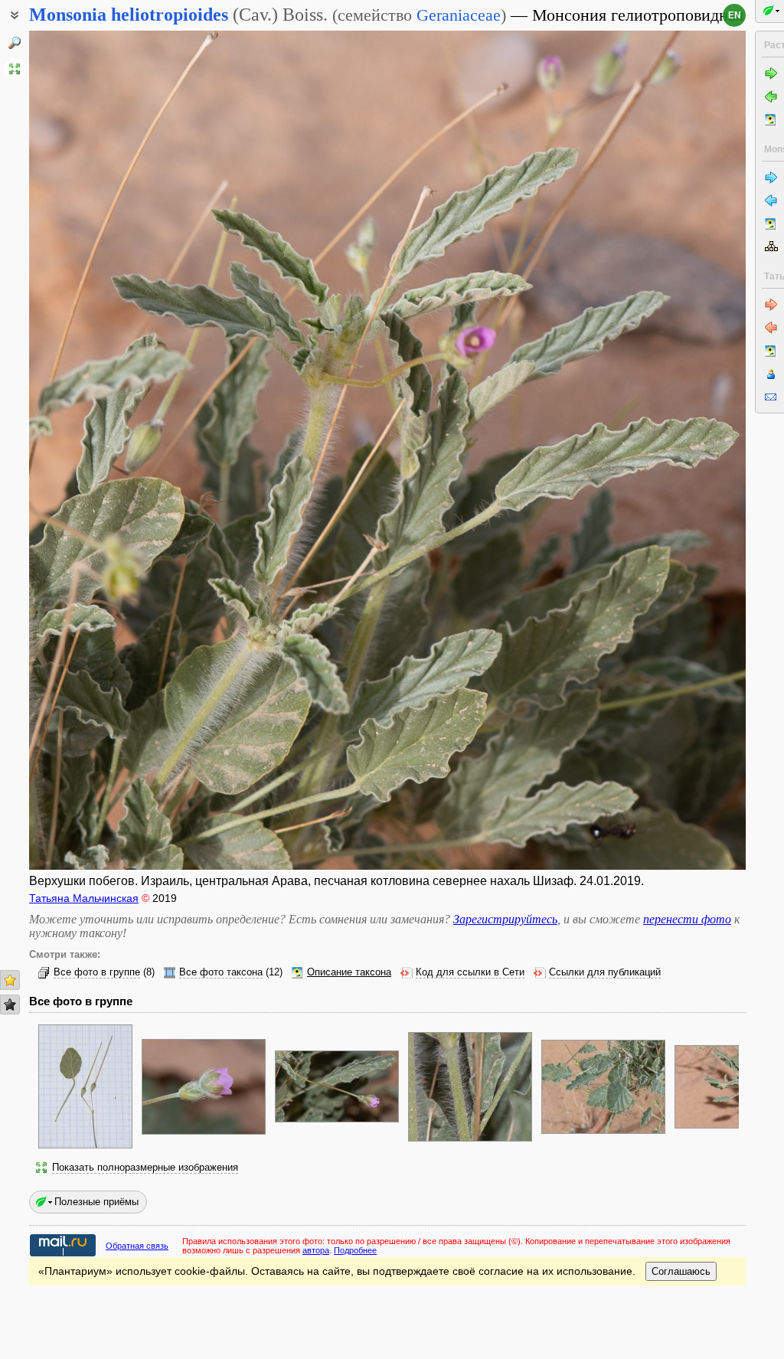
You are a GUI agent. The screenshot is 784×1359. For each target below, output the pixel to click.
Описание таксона (349, 972)
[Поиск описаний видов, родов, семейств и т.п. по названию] (14, 42)
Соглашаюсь (681, 1271)
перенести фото (687, 919)
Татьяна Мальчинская (84, 898)
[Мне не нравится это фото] (10, 1004)
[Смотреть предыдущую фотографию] (104, 450)
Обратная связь (137, 1245)
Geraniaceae (458, 15)
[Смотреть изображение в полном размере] (14, 69)
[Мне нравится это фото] (10, 980)
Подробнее (355, 1250)
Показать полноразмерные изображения (145, 1167)
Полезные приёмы (96, 1201)
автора (315, 1250)
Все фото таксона (221, 972)
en (734, 15)
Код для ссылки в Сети (470, 972)
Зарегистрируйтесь (505, 919)
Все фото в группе (97, 972)
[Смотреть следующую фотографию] (670, 450)
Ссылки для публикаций (605, 972)
